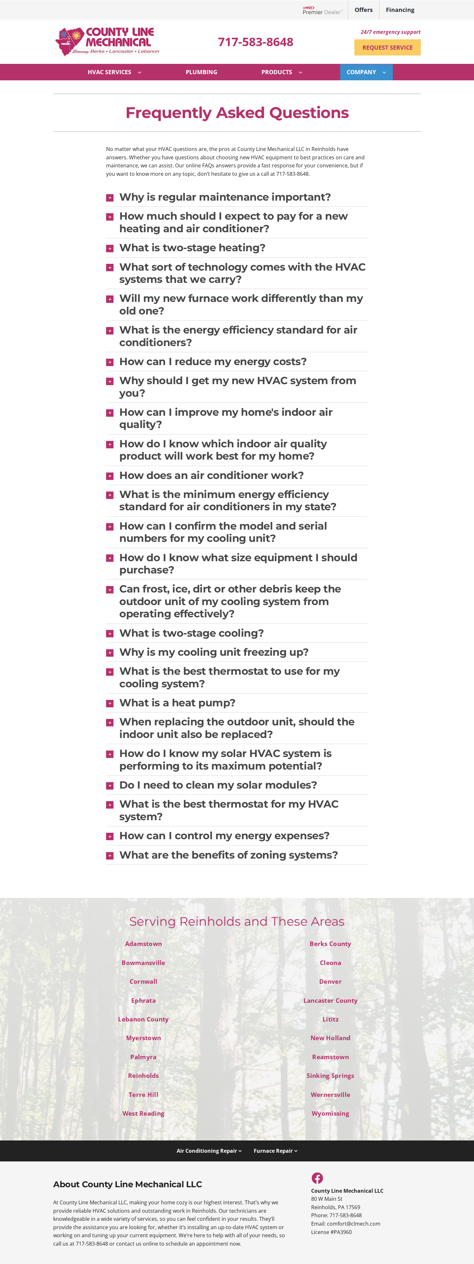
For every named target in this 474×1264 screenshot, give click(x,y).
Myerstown (143, 1037)
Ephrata (143, 1000)
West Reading (143, 1113)
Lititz (330, 1019)
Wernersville (330, 1094)
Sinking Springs (330, 1075)
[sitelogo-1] (106, 28)
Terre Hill (143, 1094)
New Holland (331, 1037)
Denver (330, 981)
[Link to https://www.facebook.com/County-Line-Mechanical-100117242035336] (317, 1178)
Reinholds (143, 1075)
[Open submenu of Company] (387, 72)
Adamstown (143, 943)
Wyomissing (330, 1113)
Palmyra (143, 1056)
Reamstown (330, 1056)
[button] (237, 197)
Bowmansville (143, 962)
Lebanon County (143, 1019)
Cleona (330, 962)
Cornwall (143, 981)
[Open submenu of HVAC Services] (143, 72)
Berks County (330, 943)
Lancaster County (330, 1000)
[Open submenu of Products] (304, 72)
